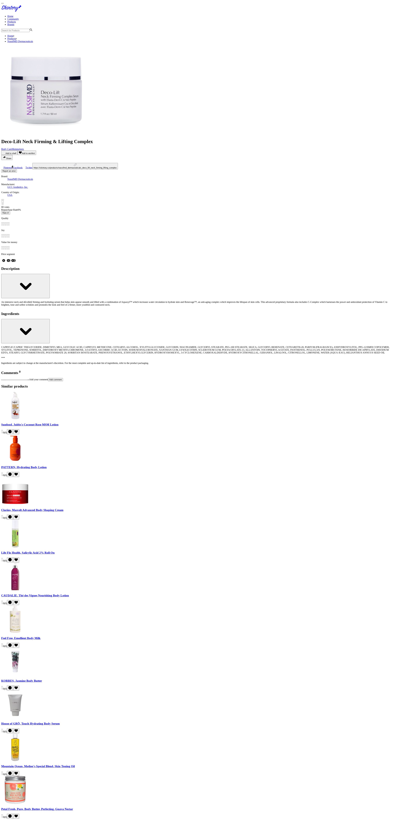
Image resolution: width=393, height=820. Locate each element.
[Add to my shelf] (10, 431)
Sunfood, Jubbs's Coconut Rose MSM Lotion (29, 424)
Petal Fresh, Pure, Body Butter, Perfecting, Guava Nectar (37, 809)
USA (9, 195)
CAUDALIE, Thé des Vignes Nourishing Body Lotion (35, 595)
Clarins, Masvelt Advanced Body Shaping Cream (32, 510)
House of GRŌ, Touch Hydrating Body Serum (30, 723)
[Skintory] (12, 11)
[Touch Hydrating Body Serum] (15, 717)
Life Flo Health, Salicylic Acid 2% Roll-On (28, 552)
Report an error (9, 171)
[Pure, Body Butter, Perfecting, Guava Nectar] (15, 803)
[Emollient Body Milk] (15, 632)
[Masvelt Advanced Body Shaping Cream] (15, 504)
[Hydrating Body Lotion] (15, 461)
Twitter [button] (28, 167)
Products (11, 21)
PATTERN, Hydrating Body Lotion (24, 467)
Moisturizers (18, 149)
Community (13, 19)
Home (10, 16)
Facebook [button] (18, 167)
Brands (10, 24)
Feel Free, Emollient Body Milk (21, 638)
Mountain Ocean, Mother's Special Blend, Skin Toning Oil (38, 766)
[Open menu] (2, 3)
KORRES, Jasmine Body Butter (21, 680)
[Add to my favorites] (16, 431)
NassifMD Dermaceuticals (20, 41)
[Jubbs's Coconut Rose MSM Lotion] (15, 418)
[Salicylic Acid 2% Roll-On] (15, 546)
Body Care (6, 149)
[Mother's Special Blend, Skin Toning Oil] (15, 760)
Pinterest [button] (8, 167)
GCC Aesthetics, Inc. (17, 187)
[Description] (25, 286)
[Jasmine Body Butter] (15, 675)
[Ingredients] (25, 331)
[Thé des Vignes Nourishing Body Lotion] (15, 589)
